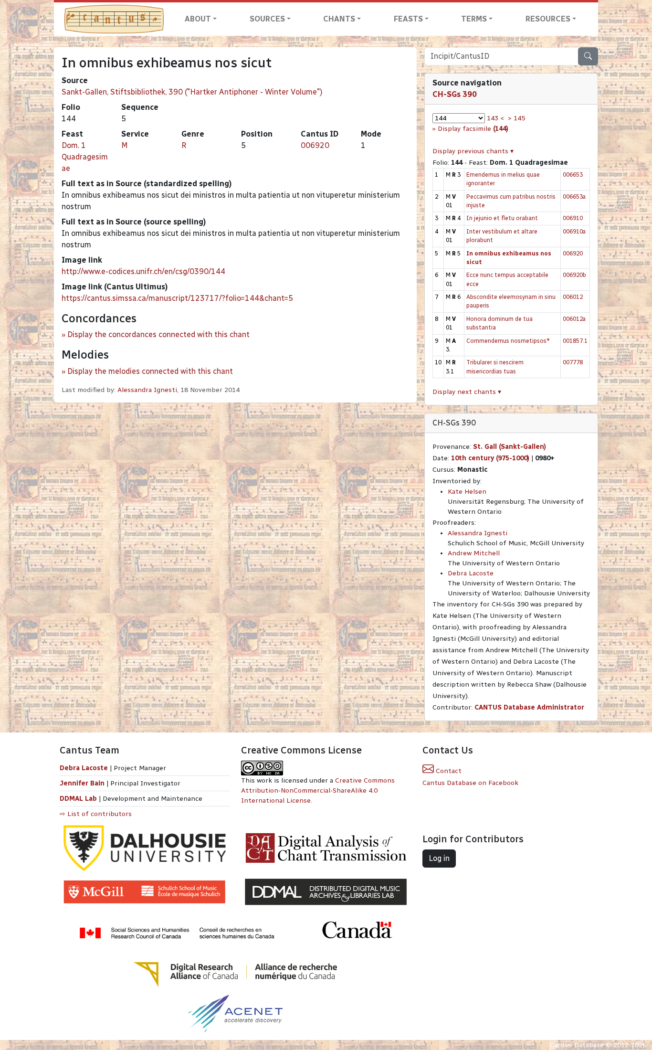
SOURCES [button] (267, 18)
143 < (495, 118)
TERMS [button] (474, 18)
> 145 (516, 118)
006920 (315, 145)
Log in (439, 858)
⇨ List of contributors (96, 814)
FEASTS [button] (408, 18)
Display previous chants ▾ (473, 151)
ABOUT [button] (198, 18)
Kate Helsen (467, 492)
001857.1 (575, 340)
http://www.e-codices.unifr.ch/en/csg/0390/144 (143, 271)
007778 (573, 362)
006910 (573, 218)
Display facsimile (473, 129)
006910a (574, 231)
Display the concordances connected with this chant (158, 334)
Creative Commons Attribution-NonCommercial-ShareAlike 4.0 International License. (318, 790)
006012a (574, 318)
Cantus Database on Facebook (470, 783)
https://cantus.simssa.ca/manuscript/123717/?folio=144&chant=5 (177, 298)
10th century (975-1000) (490, 458)
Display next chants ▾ (466, 392)
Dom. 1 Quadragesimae (85, 157)
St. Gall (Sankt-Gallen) (509, 447)
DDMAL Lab (78, 799)
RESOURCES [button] (548, 18)
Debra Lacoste (471, 573)
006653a (574, 196)
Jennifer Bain (83, 783)
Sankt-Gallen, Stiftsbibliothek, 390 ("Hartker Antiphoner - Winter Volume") (192, 91)
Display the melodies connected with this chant (150, 371)
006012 (573, 296)
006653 (573, 174)
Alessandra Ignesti (147, 390)
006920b (574, 274)
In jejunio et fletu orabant (502, 218)
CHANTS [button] (339, 18)
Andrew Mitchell (474, 553)
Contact (448, 771)
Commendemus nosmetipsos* (508, 340)
